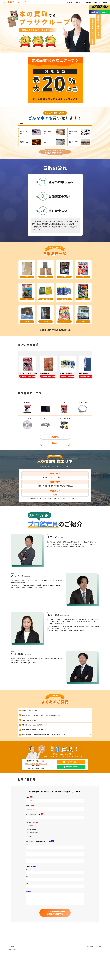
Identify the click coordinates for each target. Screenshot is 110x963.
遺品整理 (78, 2)
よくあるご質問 (87, 2)
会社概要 (105, 2)
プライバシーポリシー (88, 946)
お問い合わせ (97, 2)
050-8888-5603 (36, 763)
